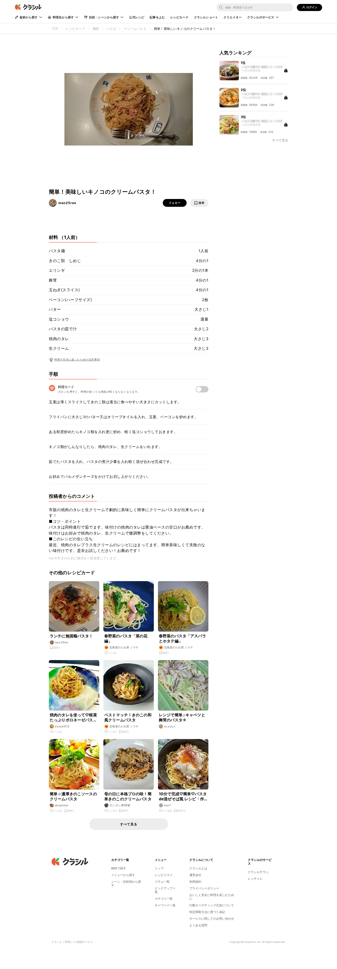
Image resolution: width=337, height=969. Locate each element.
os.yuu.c (169, 726)
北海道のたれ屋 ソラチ (123, 647)
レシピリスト (164, 875)
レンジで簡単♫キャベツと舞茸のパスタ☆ (182, 717)
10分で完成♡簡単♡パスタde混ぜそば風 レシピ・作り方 (183, 796)
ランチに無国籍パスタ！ (71, 636)
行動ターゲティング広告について (211, 905)
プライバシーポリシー (204, 888)
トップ (159, 868)
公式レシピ (136, 17)
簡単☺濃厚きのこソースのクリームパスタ (73, 796)
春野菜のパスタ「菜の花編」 (126, 638)
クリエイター (233, 17)
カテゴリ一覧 (164, 898)
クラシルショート (206, 17)
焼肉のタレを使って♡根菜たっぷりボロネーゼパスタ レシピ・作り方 (73, 718)
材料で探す (118, 868)
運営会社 (195, 875)
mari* (167, 805)
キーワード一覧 (165, 905)
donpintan (62, 805)
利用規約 (195, 881)
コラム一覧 (162, 881)
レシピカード (179, 17)
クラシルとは (198, 868)
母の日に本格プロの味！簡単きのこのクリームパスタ (128, 796)
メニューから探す (123, 875)
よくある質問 (198, 925)
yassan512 (62, 726)
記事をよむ (157, 17)
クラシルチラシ (258, 872)
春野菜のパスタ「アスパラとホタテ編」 (182, 638)
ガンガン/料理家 (119, 805)
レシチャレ (255, 878)
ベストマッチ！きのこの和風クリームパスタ (128, 717)
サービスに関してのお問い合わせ (211, 918)
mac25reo (67, 203)
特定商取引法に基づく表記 (207, 912)
